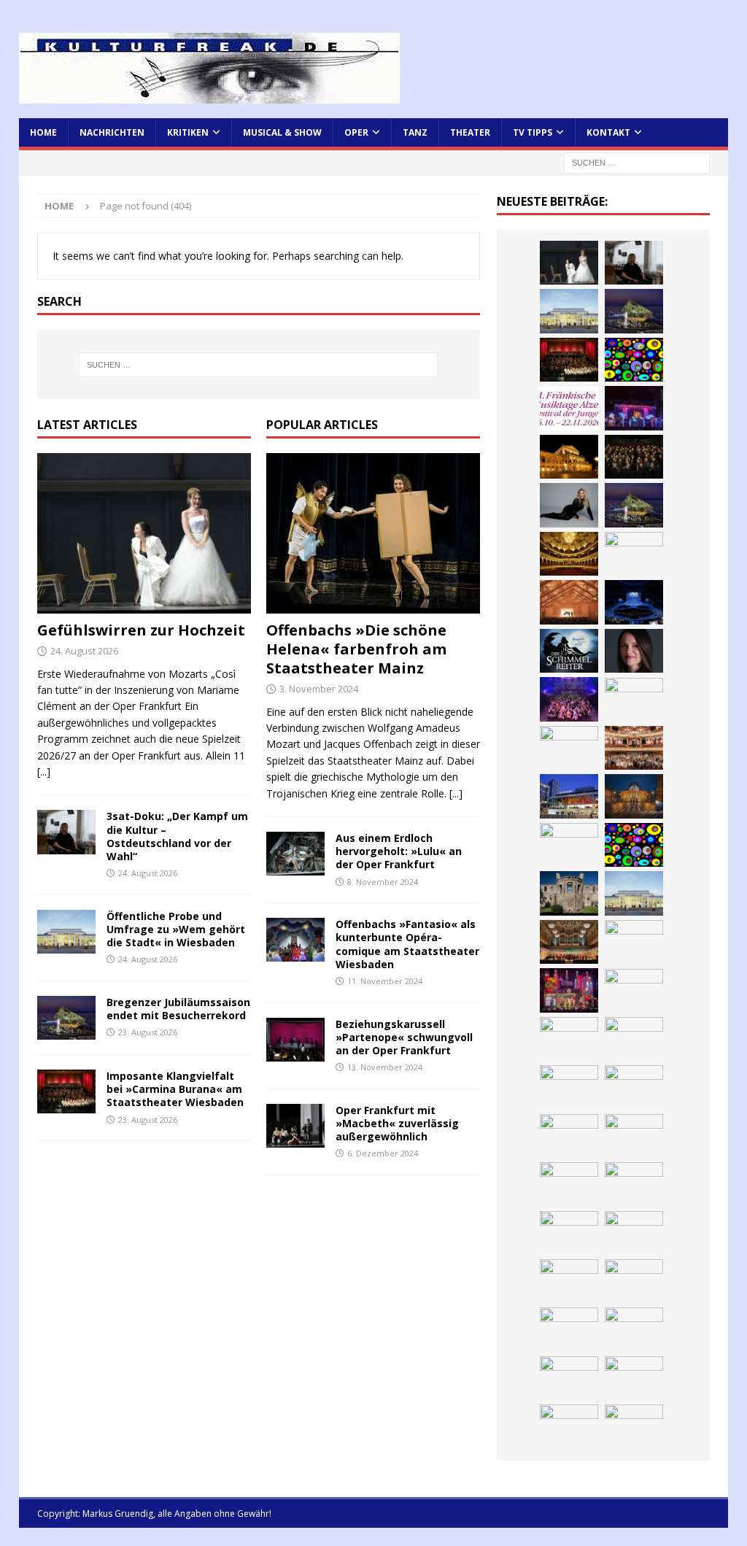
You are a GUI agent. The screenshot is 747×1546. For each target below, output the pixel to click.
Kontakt (608, 132)
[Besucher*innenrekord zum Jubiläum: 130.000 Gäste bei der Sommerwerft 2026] (634, 1281)
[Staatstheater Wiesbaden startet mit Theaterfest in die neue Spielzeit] (634, 748)
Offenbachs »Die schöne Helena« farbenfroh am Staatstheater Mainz (356, 649)
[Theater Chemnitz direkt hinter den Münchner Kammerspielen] (569, 1184)
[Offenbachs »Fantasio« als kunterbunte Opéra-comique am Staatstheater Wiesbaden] (295, 940)
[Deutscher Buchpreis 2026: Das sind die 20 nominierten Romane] (569, 1233)
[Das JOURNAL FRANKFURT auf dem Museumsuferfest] (634, 1233)
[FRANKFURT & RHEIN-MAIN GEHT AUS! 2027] (569, 1087)
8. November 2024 (382, 881)
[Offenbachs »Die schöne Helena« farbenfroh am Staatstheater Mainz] (373, 533)
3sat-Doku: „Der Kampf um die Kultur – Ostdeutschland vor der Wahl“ (177, 836)
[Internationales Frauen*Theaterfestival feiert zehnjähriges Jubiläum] (634, 991)
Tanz (415, 132)
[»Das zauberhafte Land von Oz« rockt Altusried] (634, 1378)
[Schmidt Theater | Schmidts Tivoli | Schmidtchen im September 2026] (569, 990)
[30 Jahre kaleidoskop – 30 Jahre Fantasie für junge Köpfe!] (634, 360)
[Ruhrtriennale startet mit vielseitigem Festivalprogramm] (569, 1136)
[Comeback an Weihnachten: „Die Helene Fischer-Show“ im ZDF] (569, 505)
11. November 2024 (384, 980)
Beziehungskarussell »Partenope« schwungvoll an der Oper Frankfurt (404, 1037)
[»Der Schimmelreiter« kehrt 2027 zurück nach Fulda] (569, 651)
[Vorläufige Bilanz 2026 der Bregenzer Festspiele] (634, 505)
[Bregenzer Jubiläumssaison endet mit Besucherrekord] (66, 1018)
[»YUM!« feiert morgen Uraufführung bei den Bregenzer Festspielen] (634, 700)
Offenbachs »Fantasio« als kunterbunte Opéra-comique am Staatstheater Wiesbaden (407, 944)
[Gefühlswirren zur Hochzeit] (144, 533)
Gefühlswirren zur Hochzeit (141, 630)
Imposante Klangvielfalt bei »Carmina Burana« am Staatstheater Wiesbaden (175, 1089)
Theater (470, 132)
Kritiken (188, 132)
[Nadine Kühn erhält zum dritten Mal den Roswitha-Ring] (634, 845)
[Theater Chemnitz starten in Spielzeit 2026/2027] (634, 1087)
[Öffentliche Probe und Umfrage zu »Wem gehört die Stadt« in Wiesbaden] (66, 932)
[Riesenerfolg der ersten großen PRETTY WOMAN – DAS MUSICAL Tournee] (569, 699)
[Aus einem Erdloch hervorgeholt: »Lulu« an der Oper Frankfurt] (295, 854)
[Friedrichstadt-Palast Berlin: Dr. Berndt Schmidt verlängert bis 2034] (634, 1039)
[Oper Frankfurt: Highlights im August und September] (634, 1136)
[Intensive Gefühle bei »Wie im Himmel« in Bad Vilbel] (634, 942)
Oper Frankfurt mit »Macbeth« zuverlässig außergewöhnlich (397, 1123)
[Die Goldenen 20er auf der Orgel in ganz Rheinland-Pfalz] (569, 1281)
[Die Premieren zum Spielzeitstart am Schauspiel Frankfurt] (569, 796)
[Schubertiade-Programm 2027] (569, 602)
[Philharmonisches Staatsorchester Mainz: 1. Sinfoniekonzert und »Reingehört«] (634, 457)
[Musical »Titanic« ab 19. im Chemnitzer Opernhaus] (634, 796)
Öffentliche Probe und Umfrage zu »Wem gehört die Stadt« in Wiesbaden (176, 929)
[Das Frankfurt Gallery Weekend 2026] (569, 748)
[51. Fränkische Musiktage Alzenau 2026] (569, 408)
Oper (356, 132)
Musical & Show (282, 132)
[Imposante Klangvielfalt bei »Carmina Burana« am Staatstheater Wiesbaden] (66, 1091)
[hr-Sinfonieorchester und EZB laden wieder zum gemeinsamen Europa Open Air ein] (569, 1329)
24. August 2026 (84, 650)
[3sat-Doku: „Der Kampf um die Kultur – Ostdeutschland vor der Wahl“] (66, 832)
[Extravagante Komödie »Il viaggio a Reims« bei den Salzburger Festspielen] (634, 1426)
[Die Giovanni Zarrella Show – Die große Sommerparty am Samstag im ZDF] (569, 845)
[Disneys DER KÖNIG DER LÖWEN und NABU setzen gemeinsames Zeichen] (634, 1184)
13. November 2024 (384, 1067)
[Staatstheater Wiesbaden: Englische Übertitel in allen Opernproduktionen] (569, 554)
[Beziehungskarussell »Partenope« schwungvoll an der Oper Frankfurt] (295, 1040)
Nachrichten (112, 132)
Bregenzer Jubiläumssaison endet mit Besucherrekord (178, 1008)
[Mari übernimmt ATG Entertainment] (634, 602)
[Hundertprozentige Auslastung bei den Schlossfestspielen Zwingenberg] (634, 408)
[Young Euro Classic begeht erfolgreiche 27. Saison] (569, 942)
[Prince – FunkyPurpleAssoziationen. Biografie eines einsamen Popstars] (634, 651)
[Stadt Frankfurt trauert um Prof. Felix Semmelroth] (634, 1329)
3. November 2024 (318, 688)
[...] (43, 771)
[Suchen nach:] (637, 162)
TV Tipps (532, 132)
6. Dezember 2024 (382, 1153)
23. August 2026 (147, 1032)
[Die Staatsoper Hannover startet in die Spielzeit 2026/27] (569, 457)
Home (43, 132)
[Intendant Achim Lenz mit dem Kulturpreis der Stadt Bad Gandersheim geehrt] (569, 1039)
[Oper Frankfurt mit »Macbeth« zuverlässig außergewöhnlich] (295, 1126)
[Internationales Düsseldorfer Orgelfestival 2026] (569, 1426)
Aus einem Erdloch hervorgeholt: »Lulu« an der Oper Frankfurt (399, 851)
